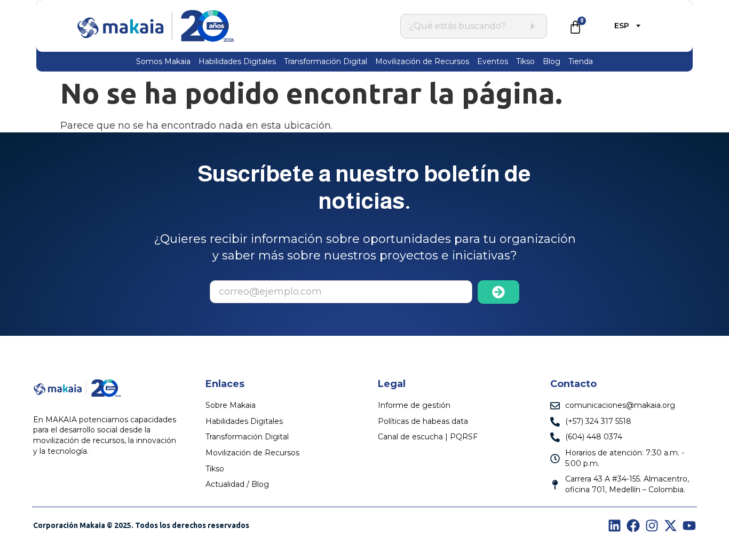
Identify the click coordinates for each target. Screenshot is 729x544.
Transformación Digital (325, 61)
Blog (551, 61)
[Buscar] (532, 26)
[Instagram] (652, 525)
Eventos (492, 61)
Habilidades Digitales (237, 61)
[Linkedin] (614, 525)
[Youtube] (689, 525)
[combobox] (468, 26)
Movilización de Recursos (422, 61)
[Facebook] (633, 525)
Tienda (580, 61)
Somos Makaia (163, 61)
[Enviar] (499, 292)
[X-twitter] (670, 525)
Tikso (525, 61)
